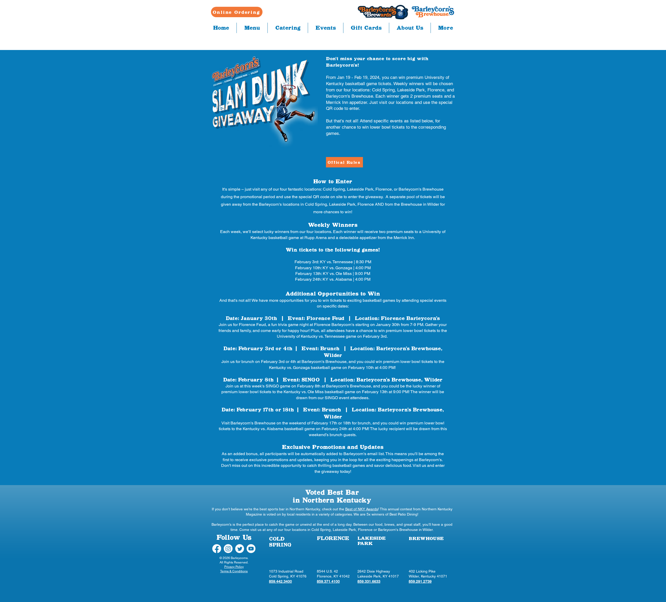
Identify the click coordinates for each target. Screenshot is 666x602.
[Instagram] (228, 548)
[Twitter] (239, 548)
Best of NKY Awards (361, 509)
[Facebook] (216, 548)
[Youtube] (251, 548)
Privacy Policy (234, 567)
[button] (252, 28)
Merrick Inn (404, 237)
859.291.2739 (420, 581)
